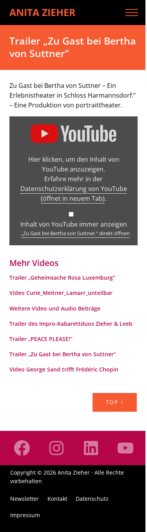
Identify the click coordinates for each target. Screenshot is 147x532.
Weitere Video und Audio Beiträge (54, 308)
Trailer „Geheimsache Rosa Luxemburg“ (62, 277)
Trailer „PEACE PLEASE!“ (41, 339)
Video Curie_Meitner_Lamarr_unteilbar (61, 292)
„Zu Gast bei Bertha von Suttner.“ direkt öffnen (75, 233)
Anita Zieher (42, 12)
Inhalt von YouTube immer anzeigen (73, 224)
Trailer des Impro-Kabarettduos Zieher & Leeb (70, 323)
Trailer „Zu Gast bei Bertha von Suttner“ (62, 354)
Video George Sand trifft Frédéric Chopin (63, 369)
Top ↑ (114, 402)
